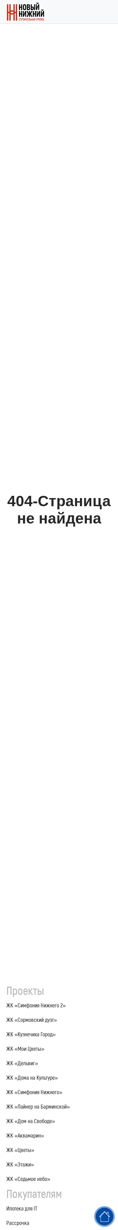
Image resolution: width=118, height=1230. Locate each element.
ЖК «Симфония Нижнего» (34, 1092)
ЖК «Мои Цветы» (25, 1048)
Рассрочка (17, 1222)
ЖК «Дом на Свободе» (30, 1120)
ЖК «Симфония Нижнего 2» (36, 1005)
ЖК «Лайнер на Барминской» (38, 1106)
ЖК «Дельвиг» (22, 1063)
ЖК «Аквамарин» (25, 1135)
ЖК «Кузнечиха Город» (31, 1034)
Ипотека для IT (21, 1208)
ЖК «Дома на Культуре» (32, 1077)
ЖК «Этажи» (20, 1164)
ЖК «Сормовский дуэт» (31, 1019)
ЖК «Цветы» (20, 1149)
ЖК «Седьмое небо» (28, 1178)
